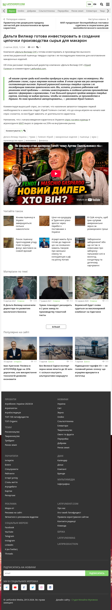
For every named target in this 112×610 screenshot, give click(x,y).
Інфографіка (63, 484)
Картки (8, 491)
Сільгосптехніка (65, 421)
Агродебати (11, 486)
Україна (61, 403)
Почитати (11, 456)
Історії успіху (11, 477)
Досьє (60, 464)
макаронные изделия (66, 136)
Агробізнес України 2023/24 (19, 403)
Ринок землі (11, 445)
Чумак (32, 136)
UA (89, 4)
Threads (9, 553)
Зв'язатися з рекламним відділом (21, 517)
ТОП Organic (11, 421)
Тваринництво (12, 436)
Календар (62, 460)
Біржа (61, 531)
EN (94, 4)
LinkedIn (9, 545)
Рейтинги (9, 473)
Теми (8, 427)
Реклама (10, 503)
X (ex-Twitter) (11, 549)
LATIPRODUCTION (67, 544)
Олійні (60, 417)
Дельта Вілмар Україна (15, 136)
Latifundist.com (38, 68)
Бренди (61, 473)
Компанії (61, 469)
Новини (20, 301)
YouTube (9, 531)
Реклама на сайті (13, 512)
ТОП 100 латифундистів (17, 417)
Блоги (51, 361)
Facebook (9, 527)
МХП (21, 123)
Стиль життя (11, 482)
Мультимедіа (66, 479)
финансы (43, 140)
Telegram (9, 536)
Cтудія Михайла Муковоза (85, 599)
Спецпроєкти (11, 469)
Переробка (62, 438)
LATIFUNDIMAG (66, 537)
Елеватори (62, 425)
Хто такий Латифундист (69, 512)
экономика (31, 140)
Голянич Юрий (45, 136)
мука (94, 136)
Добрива (61, 443)
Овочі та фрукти (65, 434)
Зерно (60, 412)
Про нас (61, 508)
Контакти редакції (66, 521)
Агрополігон (11, 408)
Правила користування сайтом (73, 517)
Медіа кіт (9, 508)
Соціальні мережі (16, 523)
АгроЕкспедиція (13, 412)
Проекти (10, 399)
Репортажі (10, 495)
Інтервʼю (18, 361)
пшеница (84, 136)
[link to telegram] (6, 587)
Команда (61, 525)
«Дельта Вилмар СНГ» (26, 51)
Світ (59, 408)
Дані (60, 456)
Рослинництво (12, 431)
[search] (102, 4)
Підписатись (96, 573)
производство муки (13, 140)
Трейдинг (9, 440)
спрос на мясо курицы (76, 119)
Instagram (10, 540)
